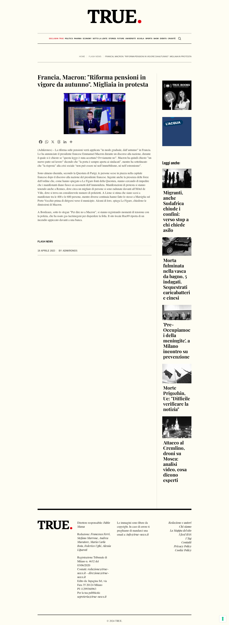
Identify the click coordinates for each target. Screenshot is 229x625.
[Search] (179, 38)
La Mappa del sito (180, 530)
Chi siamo (185, 526)
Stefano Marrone (87, 538)
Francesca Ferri (100, 534)
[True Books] (177, 108)
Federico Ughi (92, 546)
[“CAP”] (177, 131)
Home (82, 56)
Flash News (95, 56)
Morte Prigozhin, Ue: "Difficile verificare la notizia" (176, 398)
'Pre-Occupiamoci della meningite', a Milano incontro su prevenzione (176, 340)
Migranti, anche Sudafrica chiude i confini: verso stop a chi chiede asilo (176, 211)
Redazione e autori (180, 522)
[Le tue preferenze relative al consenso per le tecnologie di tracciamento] (222, 618)
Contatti (186, 542)
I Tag (188, 538)
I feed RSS (185, 534)
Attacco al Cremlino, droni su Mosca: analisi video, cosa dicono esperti (175, 461)
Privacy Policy (182, 546)
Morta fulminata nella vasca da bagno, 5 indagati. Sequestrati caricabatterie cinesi (176, 279)
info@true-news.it (137, 534)
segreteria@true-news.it (91, 596)
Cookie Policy (183, 550)
